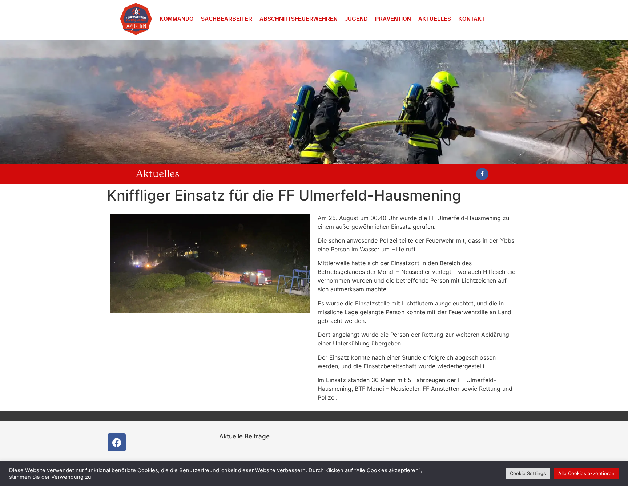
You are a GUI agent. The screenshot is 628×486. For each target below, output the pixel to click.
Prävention (393, 19)
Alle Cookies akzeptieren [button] (586, 473)
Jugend (356, 19)
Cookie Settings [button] (528, 473)
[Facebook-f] (482, 174)
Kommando (177, 19)
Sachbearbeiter (226, 19)
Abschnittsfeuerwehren (298, 19)
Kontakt (471, 19)
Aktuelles (434, 19)
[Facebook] (117, 442)
